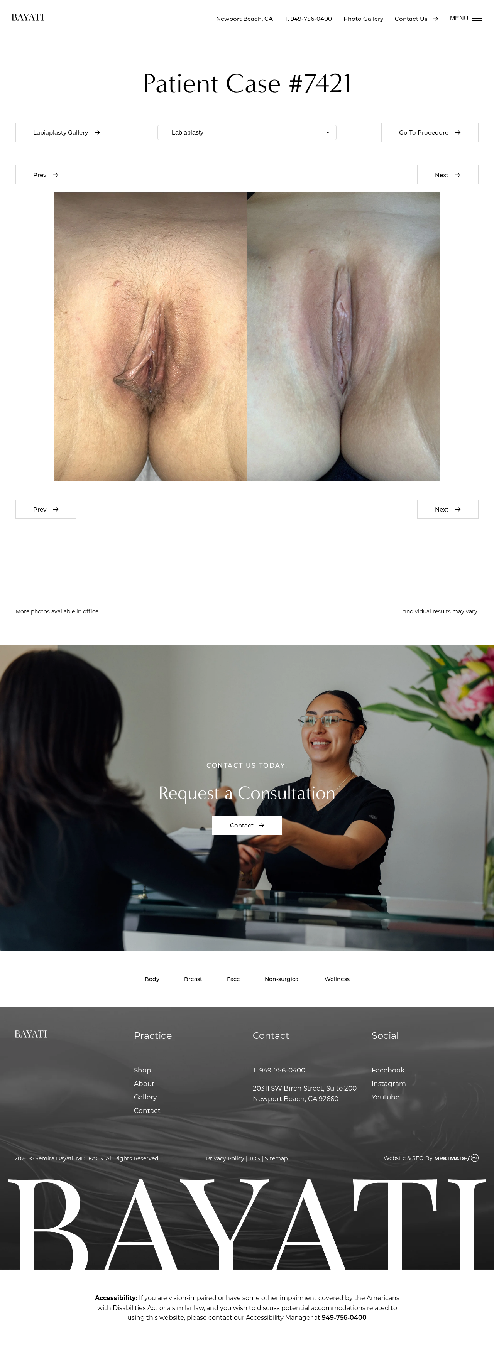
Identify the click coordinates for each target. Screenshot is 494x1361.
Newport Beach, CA (244, 18)
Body (152, 979)
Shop (142, 1069)
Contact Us (411, 18)
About (144, 1083)
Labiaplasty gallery (61, 132)
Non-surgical (282, 979)
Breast (193, 979)
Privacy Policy (225, 1158)
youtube (385, 1097)
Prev (40, 175)
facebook (388, 1069)
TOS (254, 1158)
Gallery (145, 1097)
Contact (242, 825)
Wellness (337, 979)
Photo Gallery (363, 18)
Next (442, 175)
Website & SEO (404, 1158)
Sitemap (276, 1158)
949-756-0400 (311, 18)
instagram (389, 1083)
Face (233, 979)
